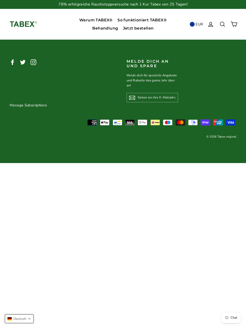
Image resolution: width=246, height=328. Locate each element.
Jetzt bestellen (138, 28)
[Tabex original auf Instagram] (33, 62)
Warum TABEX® (96, 20)
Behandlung (105, 28)
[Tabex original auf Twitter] (23, 62)
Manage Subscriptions (28, 105)
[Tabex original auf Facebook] (12, 62)
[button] (19, 319)
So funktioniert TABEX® (142, 20)
